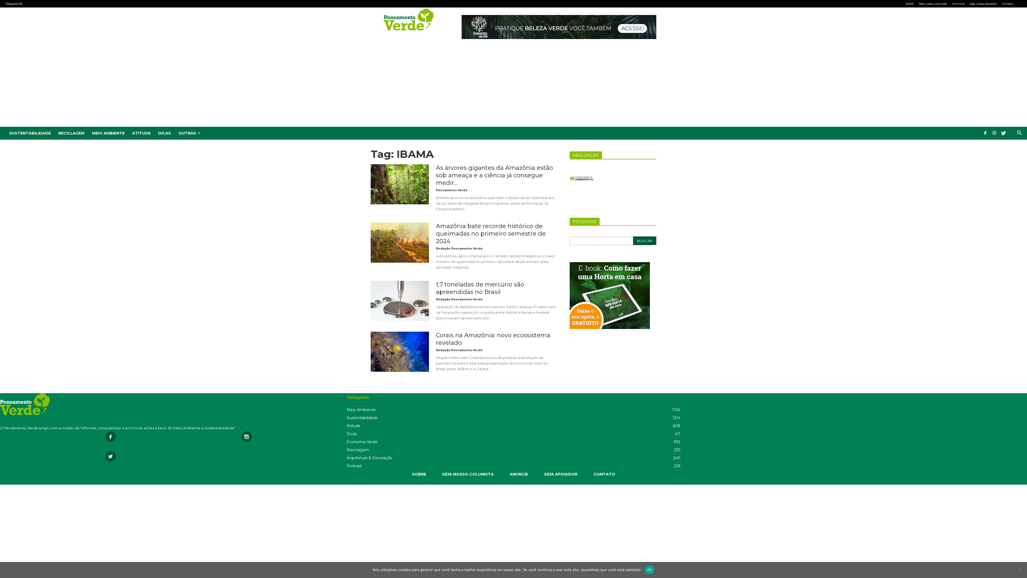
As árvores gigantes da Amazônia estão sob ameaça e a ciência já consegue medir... (494, 175)
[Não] (1020, 570)
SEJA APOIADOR (560, 474)
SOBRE (419, 474)
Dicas (164, 133)
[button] (1019, 133)
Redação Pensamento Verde (459, 248)
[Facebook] (985, 133)
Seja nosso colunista (933, 4)
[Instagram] (994, 133)
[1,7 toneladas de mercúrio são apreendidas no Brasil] (400, 301)
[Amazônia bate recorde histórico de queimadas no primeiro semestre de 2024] (400, 243)
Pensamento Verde (451, 190)
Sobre (910, 4)
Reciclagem (71, 133)
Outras (187, 133)
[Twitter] (1003, 133)
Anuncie (958, 4)
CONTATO (604, 474)
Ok (649, 570)
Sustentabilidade (30, 133)
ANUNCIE (519, 474)
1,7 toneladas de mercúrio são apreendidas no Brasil (480, 288)
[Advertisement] (513, 86)
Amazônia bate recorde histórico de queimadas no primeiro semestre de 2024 (491, 234)
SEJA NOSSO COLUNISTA (468, 474)
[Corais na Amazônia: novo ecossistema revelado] (400, 352)
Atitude (141, 133)
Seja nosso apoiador (983, 4)
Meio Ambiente (108, 133)
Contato (1007, 4)
